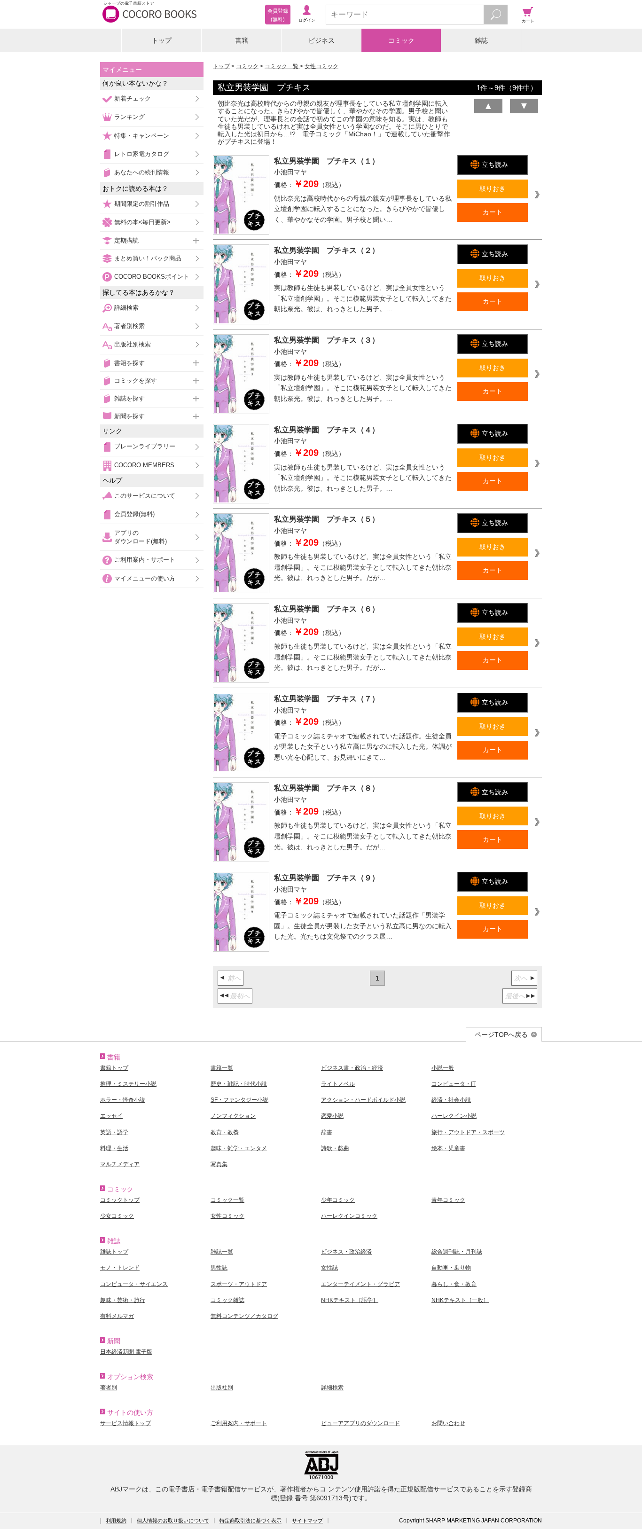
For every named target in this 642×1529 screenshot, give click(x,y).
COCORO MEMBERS (144, 465)
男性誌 (219, 1267)
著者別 (108, 1387)
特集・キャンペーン (141, 135)
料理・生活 (114, 1148)
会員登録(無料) (134, 514)
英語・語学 (114, 1132)
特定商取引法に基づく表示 (250, 1520)
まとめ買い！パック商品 (147, 258)
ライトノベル (338, 1084)
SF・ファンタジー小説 (239, 1100)
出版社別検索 (132, 344)
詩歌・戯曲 (335, 1148)
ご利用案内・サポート (144, 559)
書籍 (241, 40)
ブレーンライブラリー (144, 446)
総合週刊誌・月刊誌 (456, 1251)
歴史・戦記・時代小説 (239, 1084)
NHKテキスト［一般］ (460, 1300)
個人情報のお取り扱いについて (173, 1520)
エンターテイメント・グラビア (360, 1284)
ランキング (129, 116)
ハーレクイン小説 (454, 1116)
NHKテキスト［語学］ (349, 1300)
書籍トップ (114, 1068)
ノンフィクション (233, 1116)
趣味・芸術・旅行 (122, 1300)
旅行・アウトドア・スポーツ (468, 1132)
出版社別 (222, 1387)
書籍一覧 (222, 1068)
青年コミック (448, 1200)
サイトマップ (307, 1520)
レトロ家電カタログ (141, 153)
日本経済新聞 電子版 (126, 1352)
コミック (401, 40)
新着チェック (132, 98)
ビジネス (321, 40)
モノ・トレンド (120, 1267)
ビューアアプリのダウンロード (360, 1423)
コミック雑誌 (227, 1300)
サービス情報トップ (125, 1423)
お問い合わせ (448, 1423)
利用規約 (116, 1520)
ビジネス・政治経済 (346, 1251)
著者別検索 (129, 325)
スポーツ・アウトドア (239, 1284)
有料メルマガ (117, 1316)
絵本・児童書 (448, 1148)
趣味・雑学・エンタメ (239, 1148)
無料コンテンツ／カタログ (244, 1316)
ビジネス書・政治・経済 (352, 1068)
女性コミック (321, 66)
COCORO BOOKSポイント (151, 276)
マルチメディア (120, 1164)
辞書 (326, 1132)
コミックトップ (120, 1200)
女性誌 (329, 1267)
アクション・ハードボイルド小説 (363, 1100)
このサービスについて (144, 495)
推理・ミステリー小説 (128, 1084)
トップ (162, 40)
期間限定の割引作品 (141, 203)
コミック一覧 (282, 66)
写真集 (219, 1164)
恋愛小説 (332, 1116)
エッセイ (111, 1116)
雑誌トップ (114, 1251)
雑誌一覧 (222, 1251)
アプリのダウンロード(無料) (140, 537)
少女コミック (117, 1216)
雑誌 (481, 40)
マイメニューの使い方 (144, 578)
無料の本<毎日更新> (142, 222)
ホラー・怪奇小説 (122, 1100)
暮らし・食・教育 (454, 1284)
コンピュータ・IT (453, 1084)
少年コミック (338, 1200)
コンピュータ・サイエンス (134, 1284)
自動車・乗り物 (451, 1267)
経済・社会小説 (451, 1100)
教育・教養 (225, 1132)
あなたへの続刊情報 (141, 172)
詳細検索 (126, 307)
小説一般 (442, 1068)
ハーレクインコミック (349, 1216)
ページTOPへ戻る (501, 1034)
